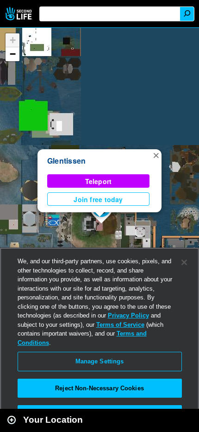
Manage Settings (99, 361)
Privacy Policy (128, 315)
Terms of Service (120, 324)
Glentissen (66, 160)
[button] (156, 154)
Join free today (98, 199)
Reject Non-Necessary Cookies (99, 388)
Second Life (20, 13)
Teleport (98, 181)
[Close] (184, 262)
